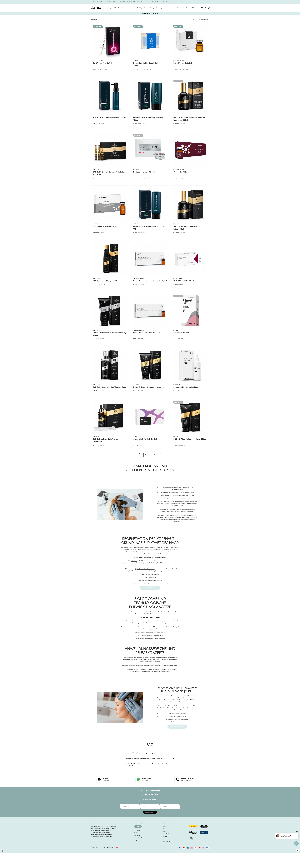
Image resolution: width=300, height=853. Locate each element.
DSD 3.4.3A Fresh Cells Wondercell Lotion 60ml (107, 440)
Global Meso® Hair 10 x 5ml (184, 281)
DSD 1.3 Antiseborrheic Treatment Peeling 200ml (109, 333)
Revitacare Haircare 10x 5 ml (144, 172)
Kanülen (167, 8)
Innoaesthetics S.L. (138, 278)
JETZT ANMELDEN (150, 812)
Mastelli (175, 330)
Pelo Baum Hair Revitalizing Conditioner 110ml (149, 227)
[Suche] (198, 8)
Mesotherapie (159, 8)
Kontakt (136, 840)
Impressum (137, 830)
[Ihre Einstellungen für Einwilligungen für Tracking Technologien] (297, 850)
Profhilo (164, 831)
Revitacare (136, 169)
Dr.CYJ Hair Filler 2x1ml (102, 63)
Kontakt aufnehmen (177, 726)
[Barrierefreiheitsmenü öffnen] (2, 850)
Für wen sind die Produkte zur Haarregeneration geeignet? (141, 753)
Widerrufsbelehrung (139, 838)
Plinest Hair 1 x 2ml (181, 332)
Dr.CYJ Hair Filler (98, 60)
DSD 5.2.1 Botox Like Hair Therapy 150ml (109, 387)
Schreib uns (106, 780)
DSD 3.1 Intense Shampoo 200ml (106, 281)
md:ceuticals (96, 224)
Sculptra (165, 836)
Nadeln (173, 8)
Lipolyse (146, 8)
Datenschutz (137, 835)
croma (135, 436)
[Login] (205, 8)
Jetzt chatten (145, 780)
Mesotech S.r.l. (177, 278)
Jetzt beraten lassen (150, 587)
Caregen (135, 60)
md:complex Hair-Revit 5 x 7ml (105, 226)
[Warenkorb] (208, 8)
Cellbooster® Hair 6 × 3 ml (184, 172)
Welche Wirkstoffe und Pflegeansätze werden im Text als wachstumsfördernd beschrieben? (146, 765)
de (193, 8)
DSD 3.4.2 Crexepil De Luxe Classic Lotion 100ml (187, 227)
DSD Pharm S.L (177, 115)
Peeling (152, 8)
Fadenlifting (139, 8)
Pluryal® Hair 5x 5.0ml (182, 63)
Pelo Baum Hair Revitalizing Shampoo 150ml (148, 118)
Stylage (164, 829)
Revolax (164, 826)
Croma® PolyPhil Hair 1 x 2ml (145, 439)
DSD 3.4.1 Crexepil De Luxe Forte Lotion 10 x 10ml (109, 173)
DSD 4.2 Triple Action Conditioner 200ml (189, 439)
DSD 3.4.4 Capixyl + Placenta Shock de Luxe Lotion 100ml (189, 118)
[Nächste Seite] (159, 455)
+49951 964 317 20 (186, 780)
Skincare (179, 8)
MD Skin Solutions (178, 60)
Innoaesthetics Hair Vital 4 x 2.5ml (146, 332)
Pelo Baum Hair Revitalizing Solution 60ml (109, 117)
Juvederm (165, 839)
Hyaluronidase (130, 8)
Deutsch (93, 847)
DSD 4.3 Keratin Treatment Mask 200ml (148, 387)
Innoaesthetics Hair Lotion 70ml (185, 387)
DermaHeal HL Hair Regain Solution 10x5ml (147, 64)
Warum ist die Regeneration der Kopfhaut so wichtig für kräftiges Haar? (145, 758)
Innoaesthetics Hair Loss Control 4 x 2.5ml (150, 281)
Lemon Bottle (166, 834)
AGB (135, 833)
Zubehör (185, 8)
